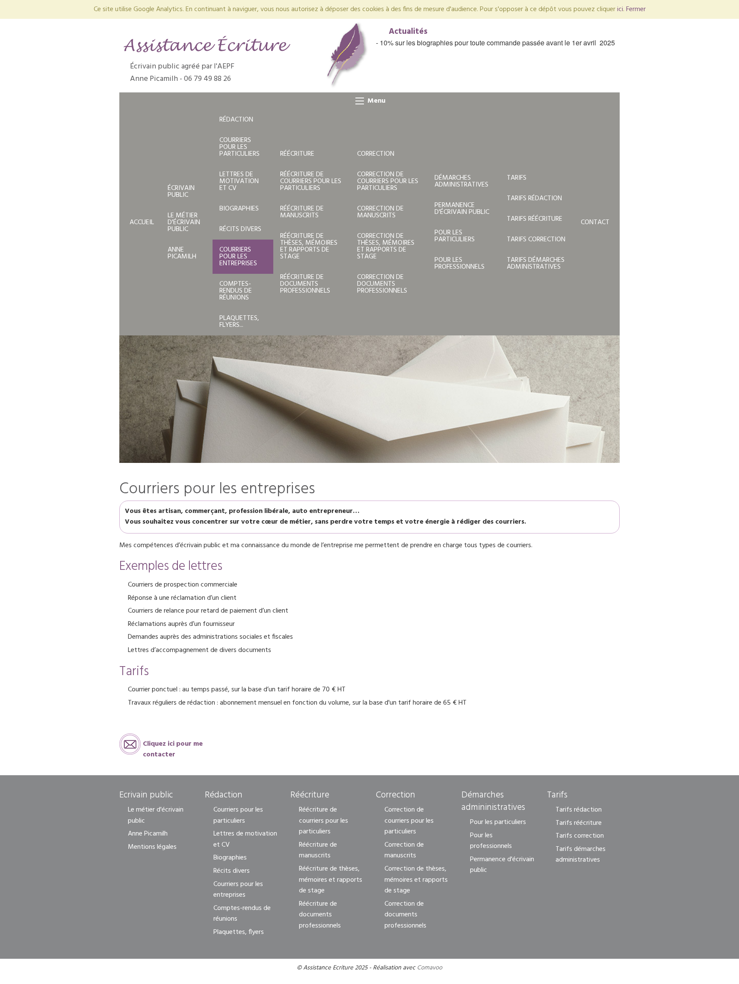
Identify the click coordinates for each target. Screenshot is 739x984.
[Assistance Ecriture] (207, 44)
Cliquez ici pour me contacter (173, 746)
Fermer (636, 9)
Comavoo (429, 968)
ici (620, 9)
